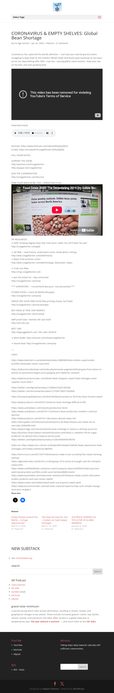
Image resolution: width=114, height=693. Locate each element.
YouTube (18, 645)
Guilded (15, 591)
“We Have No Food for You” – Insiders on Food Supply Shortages (55, 520)
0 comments (62, 43)
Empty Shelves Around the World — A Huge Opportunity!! (24, 520)
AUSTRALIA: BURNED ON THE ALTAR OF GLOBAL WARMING (84, 520)
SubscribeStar (18, 584)
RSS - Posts (19, 669)
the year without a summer (45, 621)
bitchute (15, 595)
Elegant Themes (50, 688)
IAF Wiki (15, 588)
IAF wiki (91, 621)
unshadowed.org (23, 558)
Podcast (50, 43)
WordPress (78, 688)
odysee (14, 598)
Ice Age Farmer (21, 43)
